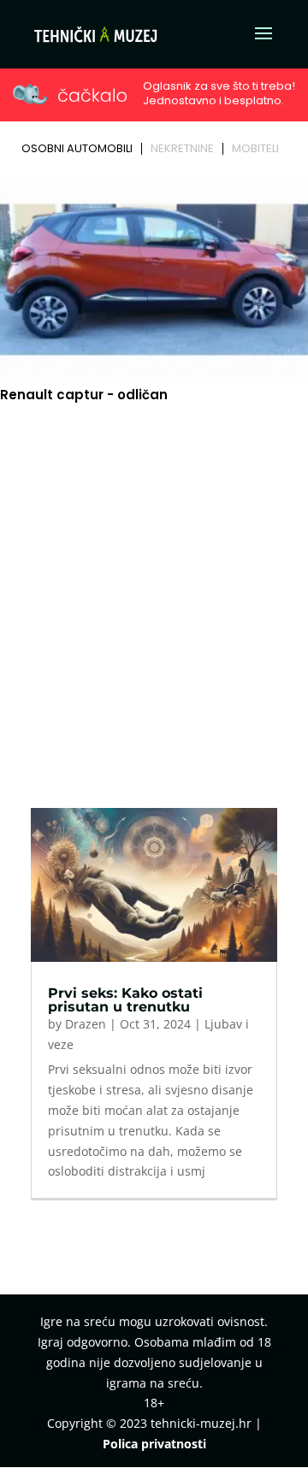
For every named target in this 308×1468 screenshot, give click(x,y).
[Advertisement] (154, 577)
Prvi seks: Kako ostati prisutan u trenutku (125, 1000)
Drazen (85, 1024)
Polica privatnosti (154, 1444)
